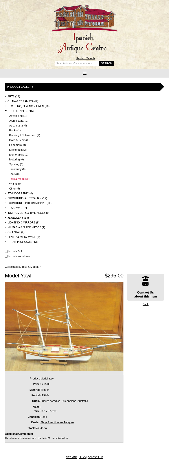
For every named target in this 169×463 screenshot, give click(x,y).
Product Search (85, 58)
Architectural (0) (18, 120)
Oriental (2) (15, 232)
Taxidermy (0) (17, 169)
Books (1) (15, 130)
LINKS (82, 457)
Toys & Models (30, 266)
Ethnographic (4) (20, 193)
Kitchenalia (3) (18, 150)
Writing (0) (15, 183)
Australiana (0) (18, 125)
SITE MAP (71, 457)
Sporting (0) (16, 164)
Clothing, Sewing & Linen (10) (28, 106)
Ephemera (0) (17, 145)
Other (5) (14, 188)
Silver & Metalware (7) (23, 237)
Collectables (12, 266)
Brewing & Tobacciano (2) (24, 135)
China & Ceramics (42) (22, 101)
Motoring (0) (16, 159)
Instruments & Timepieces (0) (28, 213)
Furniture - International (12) (29, 203)
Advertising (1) (18, 116)
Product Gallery (20, 86)
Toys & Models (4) (20, 179)
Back (146, 304)
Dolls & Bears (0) (19, 140)
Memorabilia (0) (18, 154)
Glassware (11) (18, 208)
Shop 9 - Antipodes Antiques (57, 422)
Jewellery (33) (18, 217)
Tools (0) (14, 174)
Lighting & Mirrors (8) (23, 222)
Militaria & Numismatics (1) (26, 227)
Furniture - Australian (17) (27, 198)
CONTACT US (95, 457)
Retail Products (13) (22, 242)
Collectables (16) (20, 111)
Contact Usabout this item (145, 294)
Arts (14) (13, 96)
